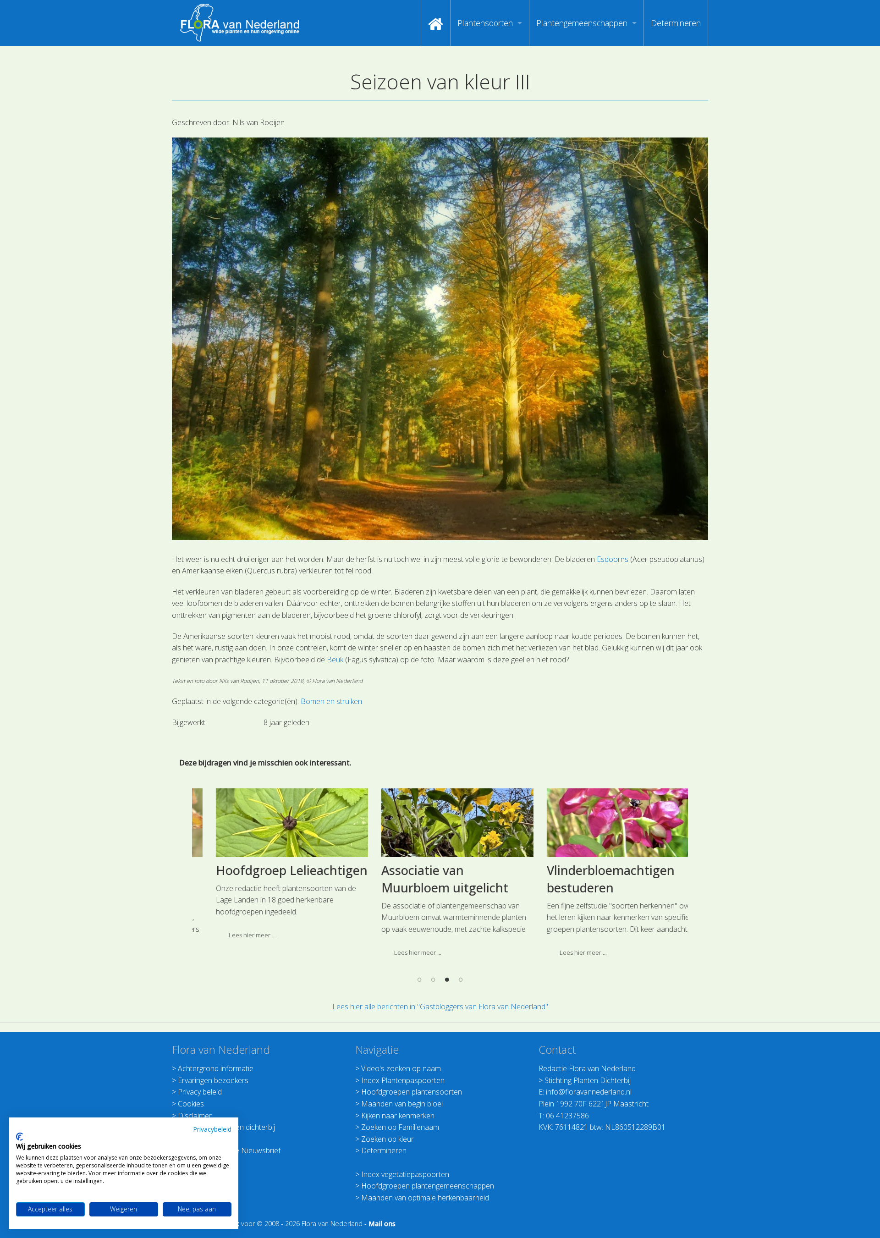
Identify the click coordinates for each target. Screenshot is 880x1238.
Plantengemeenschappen (581, 22)
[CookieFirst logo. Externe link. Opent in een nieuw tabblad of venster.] (19, 1137)
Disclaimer (195, 1116)
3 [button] (446, 979)
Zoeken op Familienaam (400, 1127)
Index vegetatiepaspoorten (405, 1174)
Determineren (676, 22)
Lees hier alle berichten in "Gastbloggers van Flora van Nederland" (440, 1006)
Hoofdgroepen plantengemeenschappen (427, 1186)
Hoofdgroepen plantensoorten (411, 1092)
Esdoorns (612, 559)
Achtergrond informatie (215, 1068)
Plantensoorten (485, 22)
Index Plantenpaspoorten (403, 1080)
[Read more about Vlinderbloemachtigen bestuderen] (606, 822)
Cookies (191, 1104)
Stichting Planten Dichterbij (587, 1080)
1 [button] (419, 979)
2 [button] (433, 979)
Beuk (335, 660)
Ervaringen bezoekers (213, 1080)
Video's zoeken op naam (401, 1068)
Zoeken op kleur (387, 1139)
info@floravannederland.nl (589, 1092)
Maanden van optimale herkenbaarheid (425, 1198)
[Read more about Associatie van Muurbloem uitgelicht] (440, 822)
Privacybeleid (212, 1129)
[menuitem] (435, 23)
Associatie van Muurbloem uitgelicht (427, 879)
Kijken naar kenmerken (397, 1116)
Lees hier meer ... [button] (235, 935)
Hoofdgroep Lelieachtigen (275, 870)
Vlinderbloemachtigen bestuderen (594, 879)
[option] (275, 867)
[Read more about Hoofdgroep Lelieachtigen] (275, 822)
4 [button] (460, 979)
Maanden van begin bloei (402, 1104)
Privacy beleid (200, 1092)
